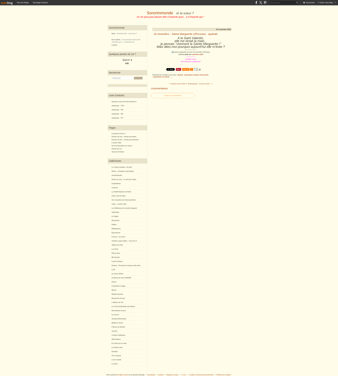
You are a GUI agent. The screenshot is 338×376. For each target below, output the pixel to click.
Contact (114, 45)
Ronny (114, 282)
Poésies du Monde (118, 327)
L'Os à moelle (116, 360)
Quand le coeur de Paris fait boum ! (124, 102)
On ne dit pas (116, 356)
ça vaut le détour (117, 274)
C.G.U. (184, 375)
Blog (113, 33)
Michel (114, 290)
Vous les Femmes (118, 152)
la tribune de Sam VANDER (121, 278)
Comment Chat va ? (119, 134)
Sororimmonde (160, 13)
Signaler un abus (172, 375)
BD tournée (116, 257)
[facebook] (256, 2)
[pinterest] (265, 2)
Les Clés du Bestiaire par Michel (123, 306)
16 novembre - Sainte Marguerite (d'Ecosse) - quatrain (186, 34)
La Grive (115, 364)
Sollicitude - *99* (118, 110)
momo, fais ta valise (119, 196)
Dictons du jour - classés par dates (124, 137)
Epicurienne (116, 233)
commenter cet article (161, 77)
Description (116, 40)
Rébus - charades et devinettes (123, 171)
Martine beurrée (117, 294)
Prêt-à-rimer (116, 253)
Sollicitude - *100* (118, 106)
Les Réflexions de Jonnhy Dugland (124, 208)
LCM (113, 270)
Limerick (115, 188)
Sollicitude (115, 212)
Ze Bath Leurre (122, 375)
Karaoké (115, 351)
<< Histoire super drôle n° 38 (179, 84)
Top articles (151, 375)
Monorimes (116, 220)
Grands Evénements (119, 319)
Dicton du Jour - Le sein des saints (124, 179)
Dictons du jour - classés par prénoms (125, 140)
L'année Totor (116, 143)
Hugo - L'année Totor (119, 204)
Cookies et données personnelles (201, 375)
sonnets (114, 331)
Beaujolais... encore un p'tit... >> (201, 84)
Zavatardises (116, 183)
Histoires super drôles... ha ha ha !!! (124, 241)
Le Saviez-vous (117, 347)
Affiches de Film (117, 245)
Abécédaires (116, 339)
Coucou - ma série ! (119, 237)
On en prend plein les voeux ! (122, 146)
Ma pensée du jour (118, 298)
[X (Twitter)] (260, 2)
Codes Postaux (117, 261)
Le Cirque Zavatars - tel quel (122, 167)
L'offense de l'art (117, 302)
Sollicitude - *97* (118, 118)
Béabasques (116, 229)
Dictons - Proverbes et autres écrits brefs (126, 265)
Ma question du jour (119, 311)
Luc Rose (115, 249)
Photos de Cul (117, 149)
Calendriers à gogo (118, 286)
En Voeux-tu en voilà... (120, 343)
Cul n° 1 (127, 60)
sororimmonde (117, 175)
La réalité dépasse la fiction (121, 192)
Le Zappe (115, 216)
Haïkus (114, 224)
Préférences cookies (223, 375)
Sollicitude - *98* (118, 114)
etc (127, 63)
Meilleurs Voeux (117, 323)
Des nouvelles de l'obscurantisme (124, 200)
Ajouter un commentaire (172, 95)
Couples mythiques (118, 335)
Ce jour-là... (116, 315)
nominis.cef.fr (197, 54)
